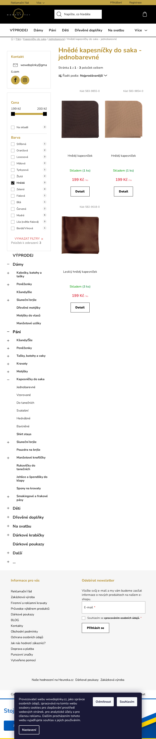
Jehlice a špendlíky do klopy (32, 479)
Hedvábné (23, 418)
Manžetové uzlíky (29, 323)
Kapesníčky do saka (31, 379)
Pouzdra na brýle (28, 450)
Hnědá (31, 183)
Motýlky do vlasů (28, 315)
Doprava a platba (22, 649)
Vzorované (24, 395)
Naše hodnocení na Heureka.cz (52, 680)
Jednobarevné (26, 387)
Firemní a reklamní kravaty (29, 603)
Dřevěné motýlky (28, 308)
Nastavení (29, 730)
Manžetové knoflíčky (31, 457)
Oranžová (31, 150)
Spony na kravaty (29, 488)
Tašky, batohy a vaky (31, 356)
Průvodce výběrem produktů (30, 609)
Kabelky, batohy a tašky (29, 274)
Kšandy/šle (24, 292)
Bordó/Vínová (31, 228)
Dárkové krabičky (28, 535)
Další (17, 553)
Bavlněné (23, 426)
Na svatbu (22, 526)
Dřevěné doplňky (28, 517)
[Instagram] (25, 80)
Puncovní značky (22, 654)
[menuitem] (19, 30)
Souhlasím (127, 702)
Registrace (135, 2)
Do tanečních (25, 403)
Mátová (31, 163)
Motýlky (22, 371)
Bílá (31, 202)
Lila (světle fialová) (31, 222)
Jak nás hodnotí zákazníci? (28, 643)
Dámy (18, 264)
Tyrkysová (31, 170)
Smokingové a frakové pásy (32, 498)
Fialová (31, 196)
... (14, 562)
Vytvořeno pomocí (23, 660)
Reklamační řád (20, 3)
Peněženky (24, 284)
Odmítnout (103, 702)
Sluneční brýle (27, 300)
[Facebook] (15, 80)
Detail (80, 191)
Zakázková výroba (23, 597)
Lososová (31, 157)
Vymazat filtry (27, 239)
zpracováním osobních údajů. (122, 618)
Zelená (31, 189)
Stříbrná (31, 144)
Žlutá (31, 176)
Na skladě (31, 127)
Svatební (23, 410)
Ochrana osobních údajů (27, 637)
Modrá (31, 215)
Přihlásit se (95, 628)
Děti (16, 508)
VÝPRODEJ (23, 255)
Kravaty (22, 364)
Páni (17, 332)
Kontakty (17, 626)
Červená (31, 209)
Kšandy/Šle (25, 340)
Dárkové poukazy (28, 544)
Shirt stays (24, 434)
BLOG (15, 620)
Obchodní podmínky (24, 631)
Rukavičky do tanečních (26, 467)
